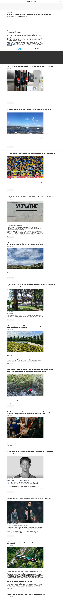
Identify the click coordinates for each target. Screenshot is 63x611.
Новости (11, 12)
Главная (8, 12)
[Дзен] (37, 48)
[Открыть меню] (3, 2)
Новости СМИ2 (5, 53)
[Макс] (19, 49)
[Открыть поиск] (60, 1)
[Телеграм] (20, 49)
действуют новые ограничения (12, 44)
